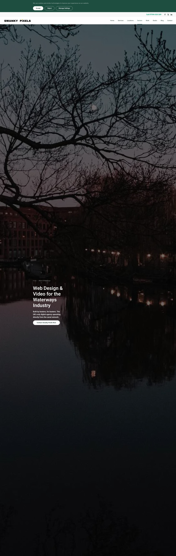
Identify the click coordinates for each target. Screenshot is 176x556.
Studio (155, 20)
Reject (49, 8)
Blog (162, 20)
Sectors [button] (139, 20)
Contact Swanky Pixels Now (46, 323)
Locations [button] (130, 20)
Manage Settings (64, 8)
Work (147, 20)
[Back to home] (17, 20)
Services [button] (120, 20)
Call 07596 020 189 (153, 14)
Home (112, 20)
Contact (169, 20)
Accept (38, 8)
